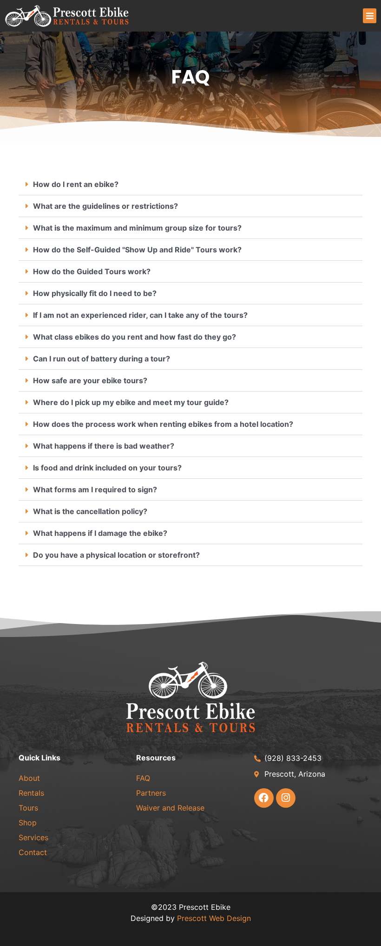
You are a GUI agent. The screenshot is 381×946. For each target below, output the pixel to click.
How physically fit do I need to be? (95, 293)
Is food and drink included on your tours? (107, 467)
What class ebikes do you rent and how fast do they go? (134, 336)
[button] (369, 15)
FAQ (143, 778)
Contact (33, 852)
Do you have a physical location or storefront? (116, 555)
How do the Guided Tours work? (92, 271)
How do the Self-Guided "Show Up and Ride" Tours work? (137, 249)
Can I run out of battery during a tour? (101, 358)
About (29, 778)
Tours (28, 807)
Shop (28, 822)
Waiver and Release (170, 807)
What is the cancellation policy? (90, 511)
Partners (151, 793)
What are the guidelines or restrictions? (105, 206)
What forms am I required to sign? (95, 489)
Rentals (31, 793)
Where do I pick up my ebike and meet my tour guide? (131, 402)
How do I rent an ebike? (75, 184)
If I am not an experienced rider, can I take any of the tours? (140, 315)
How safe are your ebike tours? (90, 380)
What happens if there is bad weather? (103, 445)
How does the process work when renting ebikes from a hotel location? (163, 424)
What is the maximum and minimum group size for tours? (137, 227)
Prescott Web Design (214, 918)
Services (33, 837)
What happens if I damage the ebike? (100, 533)
